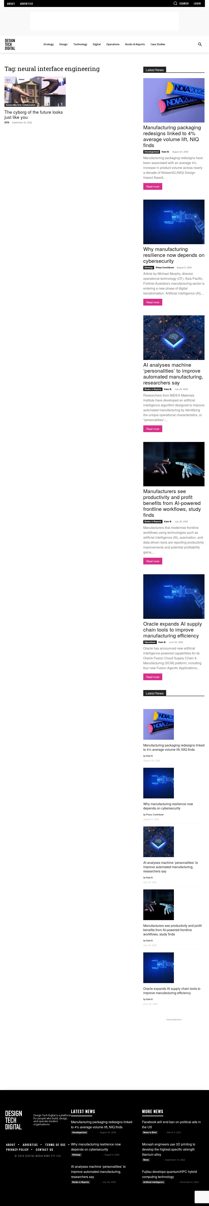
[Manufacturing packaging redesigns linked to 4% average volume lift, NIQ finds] (174, 100)
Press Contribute (165, 267)
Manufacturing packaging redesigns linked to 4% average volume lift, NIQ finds (172, 135)
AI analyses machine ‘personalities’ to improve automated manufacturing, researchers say (173, 373)
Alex (161, 1132)
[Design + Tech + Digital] (26, 44)
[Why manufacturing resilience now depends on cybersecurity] (174, 222)
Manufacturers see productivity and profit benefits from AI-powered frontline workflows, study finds (172, 502)
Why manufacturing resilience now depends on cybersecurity (174, 254)
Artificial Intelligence (153, 1182)
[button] (181, 3)
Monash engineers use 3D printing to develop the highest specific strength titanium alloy (168, 1149)
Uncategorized (152, 151)
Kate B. (165, 151)
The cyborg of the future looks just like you (33, 114)
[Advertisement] (104, 21)
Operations (150, 642)
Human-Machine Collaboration (21, 104)
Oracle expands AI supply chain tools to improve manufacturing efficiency (172, 629)
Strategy (149, 267)
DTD (6, 122)
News (146, 1159)
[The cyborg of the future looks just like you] (35, 91)
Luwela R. (157, 1159)
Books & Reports (153, 389)
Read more (152, 186)
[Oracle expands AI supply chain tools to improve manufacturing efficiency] (174, 596)
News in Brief (150, 1132)
